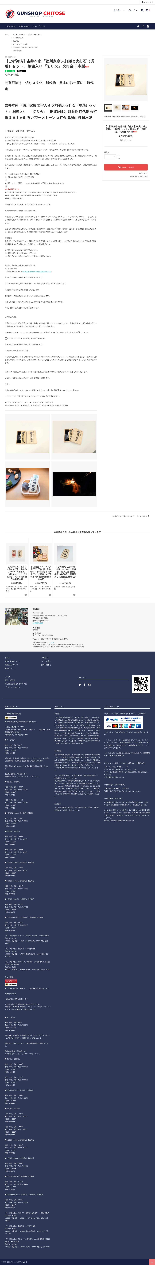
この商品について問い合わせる (122, 516)
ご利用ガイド (10, 26)
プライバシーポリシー (13, 687)
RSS (6, 680)
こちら (51, 642)
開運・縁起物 (17, 51)
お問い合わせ (24, 26)
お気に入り (127, 140)
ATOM (12, 680)
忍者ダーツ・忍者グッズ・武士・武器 (25, 47)
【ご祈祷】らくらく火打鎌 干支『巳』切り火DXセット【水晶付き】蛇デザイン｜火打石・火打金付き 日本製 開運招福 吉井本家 (41, 572)
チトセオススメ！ (18, 38)
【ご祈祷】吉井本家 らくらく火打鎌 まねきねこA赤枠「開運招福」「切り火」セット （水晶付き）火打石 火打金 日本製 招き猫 (17, 572)
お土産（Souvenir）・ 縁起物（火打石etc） (27, 34)
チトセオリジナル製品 (20, 44)
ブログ (7, 677)
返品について (143, 173)
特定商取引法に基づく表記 (139, 176)
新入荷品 (16, 41)
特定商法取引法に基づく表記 (16, 684)
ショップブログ (38, 26)
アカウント (148, 2)
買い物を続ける (142, 516)
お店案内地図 (38, 623)
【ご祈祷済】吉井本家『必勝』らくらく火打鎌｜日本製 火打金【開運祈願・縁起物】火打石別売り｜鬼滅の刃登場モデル (65, 572)
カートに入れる (127, 167)
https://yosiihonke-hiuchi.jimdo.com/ (36, 271)
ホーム (7, 34)
